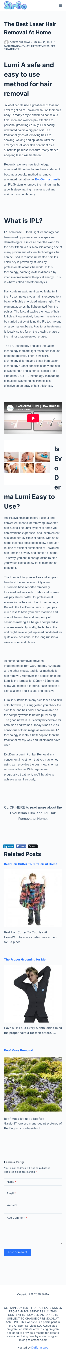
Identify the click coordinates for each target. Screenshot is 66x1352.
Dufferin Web (39, 1347)
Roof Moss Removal (18, 1050)
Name (11, 1181)
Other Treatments (38, 46)
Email (11, 1193)
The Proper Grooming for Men (25, 959)
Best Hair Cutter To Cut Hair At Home (30, 864)
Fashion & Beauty (14, 46)
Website (12, 1205)
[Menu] (60, 5)
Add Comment (17, 1217)
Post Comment (17, 1252)
